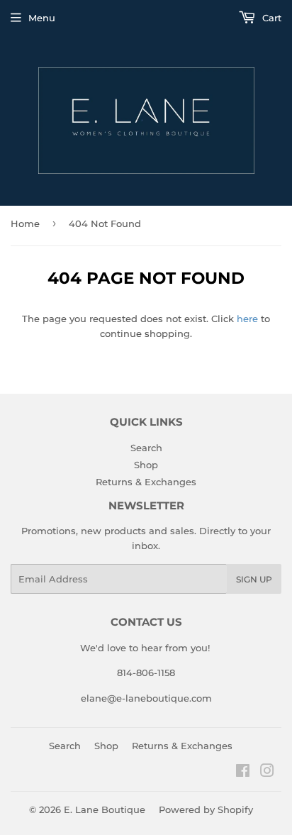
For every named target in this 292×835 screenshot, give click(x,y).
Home (25, 223)
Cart (270, 17)
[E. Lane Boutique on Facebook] (242, 772)
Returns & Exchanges (146, 481)
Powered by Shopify (206, 809)
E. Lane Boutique (104, 809)
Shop (146, 464)
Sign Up (254, 579)
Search (146, 447)
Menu (41, 17)
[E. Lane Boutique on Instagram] (267, 772)
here (247, 318)
